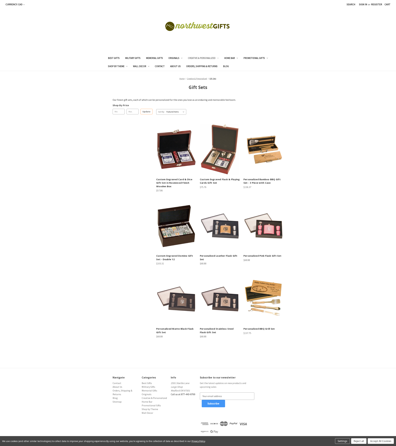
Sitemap (117, 401)
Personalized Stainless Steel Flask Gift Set (217, 330)
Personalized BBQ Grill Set (259, 328)
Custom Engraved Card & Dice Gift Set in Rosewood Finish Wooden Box (174, 183)
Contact (160, 66)
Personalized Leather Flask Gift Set (218, 257)
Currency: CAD (14, 4)
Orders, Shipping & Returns (201, 66)
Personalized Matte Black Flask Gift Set (175, 330)
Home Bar (229, 58)
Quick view (175, 146)
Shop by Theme (116, 66)
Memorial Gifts (154, 58)
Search (351, 4)
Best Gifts (114, 58)
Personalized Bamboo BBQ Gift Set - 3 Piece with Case (262, 181)
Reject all (359, 441)
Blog (226, 66)
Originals (173, 58)
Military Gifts (132, 58)
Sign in (363, 4)
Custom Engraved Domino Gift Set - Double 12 (174, 257)
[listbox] (176, 112)
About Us (175, 66)
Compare (175, 152)
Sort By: (161, 111)
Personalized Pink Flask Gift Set (262, 255)
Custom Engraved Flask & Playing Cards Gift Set (220, 181)
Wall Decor (139, 66)
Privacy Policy (198, 441)
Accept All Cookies (380, 441)
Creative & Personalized (201, 58)
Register (376, 4)
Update (146, 111)
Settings (342, 441)
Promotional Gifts (254, 58)
